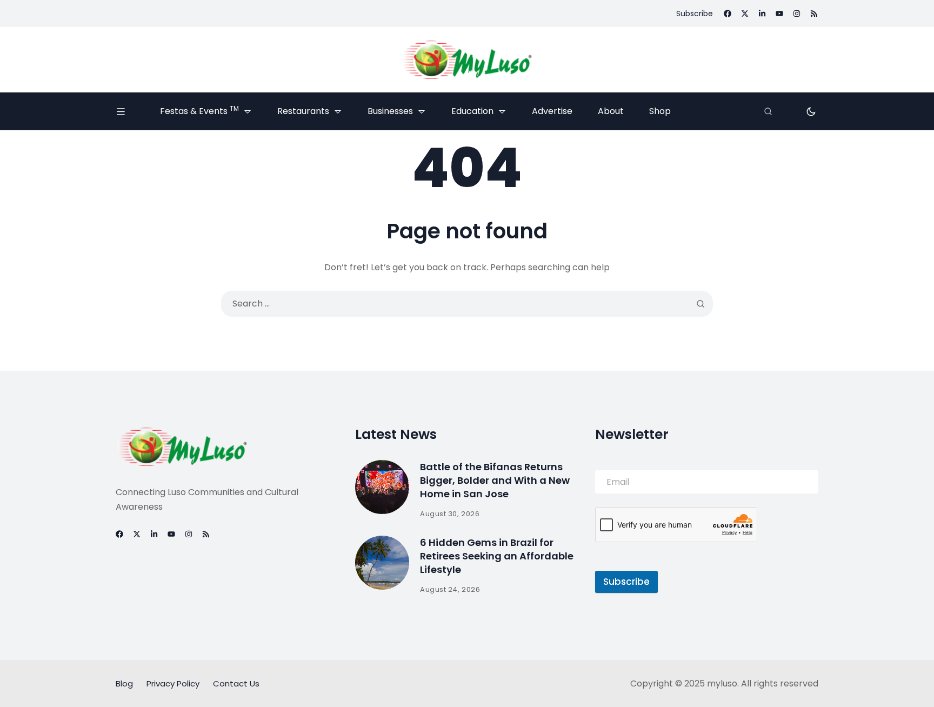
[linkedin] (762, 13)
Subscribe (626, 581)
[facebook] (727, 13)
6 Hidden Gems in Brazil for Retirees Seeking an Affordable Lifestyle (496, 556)
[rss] (814, 13)
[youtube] (779, 13)
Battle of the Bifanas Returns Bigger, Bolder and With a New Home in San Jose (495, 480)
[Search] (768, 111)
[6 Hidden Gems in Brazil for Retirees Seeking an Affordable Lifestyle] (382, 563)
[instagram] (796, 13)
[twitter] (745, 13)
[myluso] (467, 60)
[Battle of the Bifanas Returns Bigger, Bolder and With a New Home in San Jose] (382, 487)
